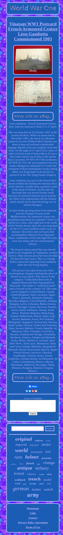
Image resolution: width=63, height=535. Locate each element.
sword (41, 474)
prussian (46, 458)
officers (13, 464)
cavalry (32, 483)
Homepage (33, 508)
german (21, 488)
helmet (32, 457)
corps (48, 440)
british (19, 473)
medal (46, 444)
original (23, 439)
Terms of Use (33, 527)
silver (49, 474)
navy (21, 464)
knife (24, 484)
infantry (31, 474)
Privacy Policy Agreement (33, 522)
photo (41, 484)
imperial (21, 444)
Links (33, 513)
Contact (32, 517)
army (33, 495)
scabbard (19, 479)
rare (18, 457)
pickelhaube (37, 452)
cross (49, 484)
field (48, 451)
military (42, 468)
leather (36, 489)
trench (34, 478)
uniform (39, 440)
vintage (49, 462)
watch (48, 489)
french (30, 463)
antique (24, 468)
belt (38, 464)
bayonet (34, 445)
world (21, 450)
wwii (17, 483)
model (47, 479)
